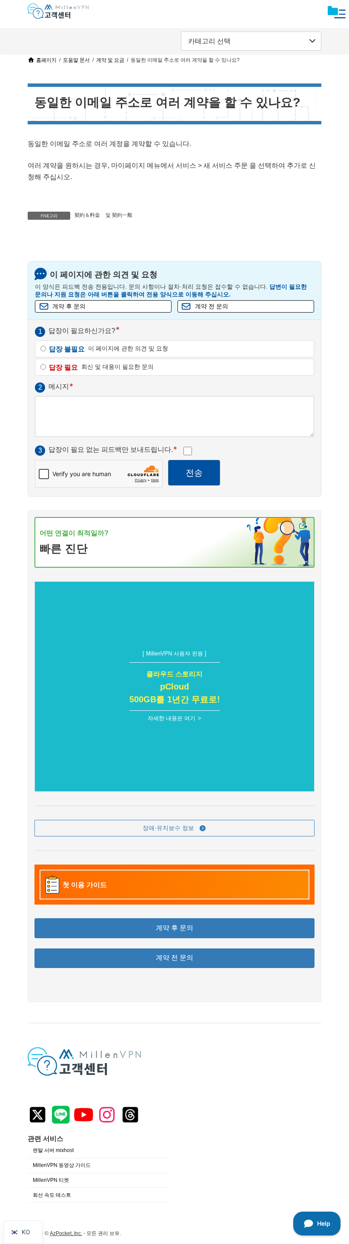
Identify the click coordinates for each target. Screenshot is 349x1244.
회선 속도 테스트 (52, 1195)
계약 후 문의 (69, 306)
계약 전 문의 (211, 306)
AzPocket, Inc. (66, 1233)
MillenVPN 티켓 (51, 1180)
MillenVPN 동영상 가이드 (62, 1165)
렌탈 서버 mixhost (53, 1150)
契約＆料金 (87, 215)
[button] (174, 828)
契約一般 (122, 215)
